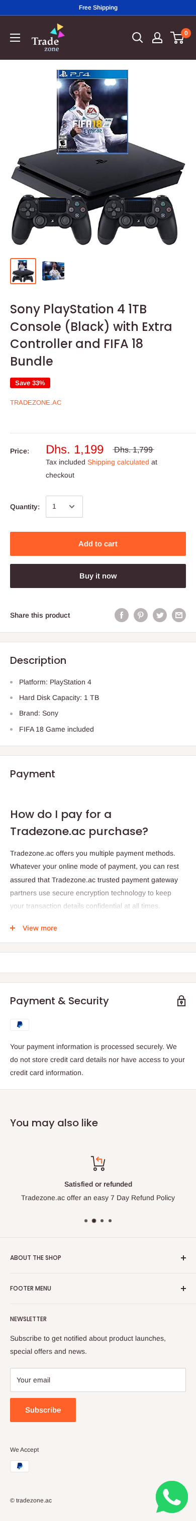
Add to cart (98, 543)
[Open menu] (15, 38)
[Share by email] (179, 615)
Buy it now (98, 575)
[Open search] (137, 37)
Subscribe (43, 1410)
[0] (177, 38)
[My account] (157, 37)
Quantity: (25, 507)
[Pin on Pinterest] (141, 615)
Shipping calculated (118, 462)
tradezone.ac (35, 402)
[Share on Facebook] (122, 615)
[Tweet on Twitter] (160, 615)
